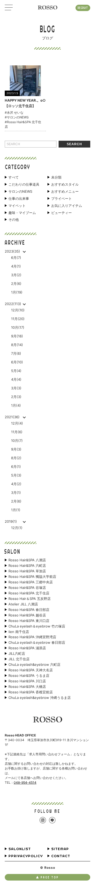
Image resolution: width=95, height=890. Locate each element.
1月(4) (16, 405)
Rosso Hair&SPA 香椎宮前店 (30, 692)
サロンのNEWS (20, 191)
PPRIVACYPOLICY (25, 856)
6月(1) (16, 466)
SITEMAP (60, 849)
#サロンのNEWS (17, 117)
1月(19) (16, 292)
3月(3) (16, 388)
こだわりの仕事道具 (23, 184)
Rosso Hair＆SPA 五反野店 (29, 599)
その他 (13, 220)
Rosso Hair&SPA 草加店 (27, 571)
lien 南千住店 (18, 632)
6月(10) (17, 362)
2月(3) (16, 397)
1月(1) (15, 510)
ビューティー (61, 213)
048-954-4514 (25, 782)
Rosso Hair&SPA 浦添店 (27, 648)
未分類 (56, 177)
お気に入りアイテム (66, 206)
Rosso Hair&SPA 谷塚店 (27, 588)
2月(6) (16, 283)
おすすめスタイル (65, 184)
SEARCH (74, 144)
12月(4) (17, 423)
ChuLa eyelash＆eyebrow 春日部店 (36, 643)
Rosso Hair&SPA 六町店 (27, 566)
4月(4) (16, 379)
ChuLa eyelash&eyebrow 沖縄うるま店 (39, 698)
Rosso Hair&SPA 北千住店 (28, 593)
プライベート (61, 199)
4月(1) (16, 266)
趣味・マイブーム (22, 213)
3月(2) (16, 275)
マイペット (17, 206)
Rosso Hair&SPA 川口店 (27, 681)
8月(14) (17, 345)
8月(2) (16, 458)
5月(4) (16, 371)
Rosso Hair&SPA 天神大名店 (30, 670)
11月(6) (16, 432)
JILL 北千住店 (19, 659)
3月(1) (16, 492)
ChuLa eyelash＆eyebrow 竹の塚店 (36, 626)
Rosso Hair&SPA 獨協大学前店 (32, 577)
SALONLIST (19, 849)
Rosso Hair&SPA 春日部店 (28, 610)
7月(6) (16, 353)
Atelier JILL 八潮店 (23, 604)
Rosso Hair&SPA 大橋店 (27, 687)
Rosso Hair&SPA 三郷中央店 (30, 582)
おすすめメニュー (65, 191)
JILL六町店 (16, 654)
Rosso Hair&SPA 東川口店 (28, 621)
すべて (13, 177)
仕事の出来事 (18, 199)
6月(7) (16, 257)
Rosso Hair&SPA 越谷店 (27, 615)
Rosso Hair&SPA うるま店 (28, 676)
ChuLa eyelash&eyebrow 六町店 (34, 665)
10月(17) (17, 327)
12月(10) (18, 310)
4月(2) (16, 484)
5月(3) (16, 475)
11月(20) (18, 319)
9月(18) (17, 336)
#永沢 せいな (14, 112)
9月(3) (16, 449)
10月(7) (17, 440)
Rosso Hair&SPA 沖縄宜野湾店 (32, 637)
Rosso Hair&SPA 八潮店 (27, 560)
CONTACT (60, 856)
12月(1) (16, 528)
